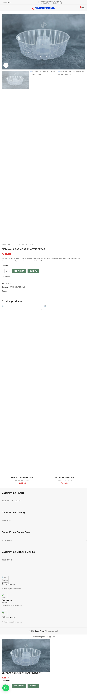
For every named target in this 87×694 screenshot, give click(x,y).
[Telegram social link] (16, 291)
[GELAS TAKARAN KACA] (64, 390)
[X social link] (10, 291)
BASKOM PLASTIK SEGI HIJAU (22, 477)
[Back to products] (81, 244)
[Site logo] (43, 8)
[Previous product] (78, 244)
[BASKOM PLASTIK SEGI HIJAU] (22, 390)
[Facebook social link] (8, 291)
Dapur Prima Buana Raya (16, 532)
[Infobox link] (43, 583)
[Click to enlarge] (5, 65)
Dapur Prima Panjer (13, 492)
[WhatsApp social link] (13, 291)
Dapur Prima (39, 631)
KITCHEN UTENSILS (25, 244)
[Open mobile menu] (3, 8)
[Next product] (84, 244)
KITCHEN (11, 244)
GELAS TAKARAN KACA (64, 477)
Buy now (33, 271)
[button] (40, 308)
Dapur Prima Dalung (13, 512)
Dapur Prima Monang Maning (18, 552)
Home (4, 244)
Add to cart (19, 271)
